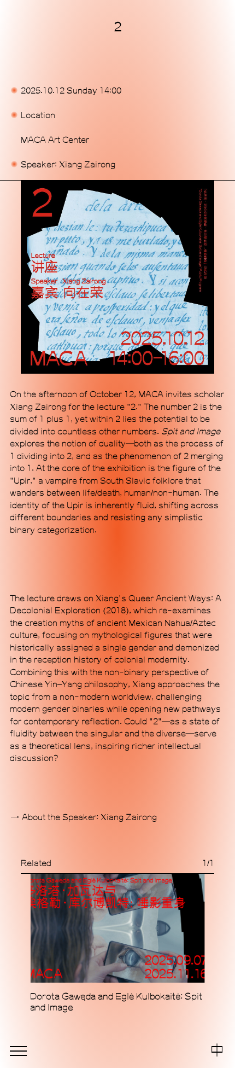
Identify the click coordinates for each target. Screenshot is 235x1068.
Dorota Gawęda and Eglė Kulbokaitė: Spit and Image (116, 1002)
